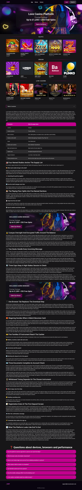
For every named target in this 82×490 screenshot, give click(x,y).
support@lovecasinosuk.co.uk (69, 484)
